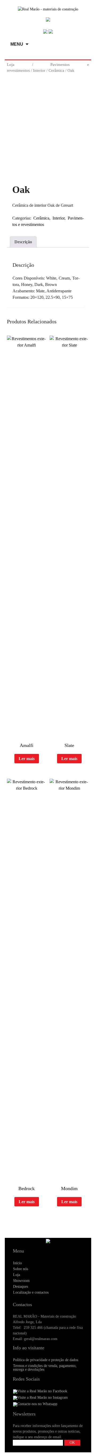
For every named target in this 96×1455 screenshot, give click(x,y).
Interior (39, 70)
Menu (16, 44)
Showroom (21, 1281)
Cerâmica (56, 70)
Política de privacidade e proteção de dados (45, 1360)
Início (17, 1263)
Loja (10, 64)
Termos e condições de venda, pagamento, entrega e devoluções (45, 1367)
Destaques (20, 1287)
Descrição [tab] (23, 242)
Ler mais (27, 758)
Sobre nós (20, 1269)
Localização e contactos (31, 1292)
